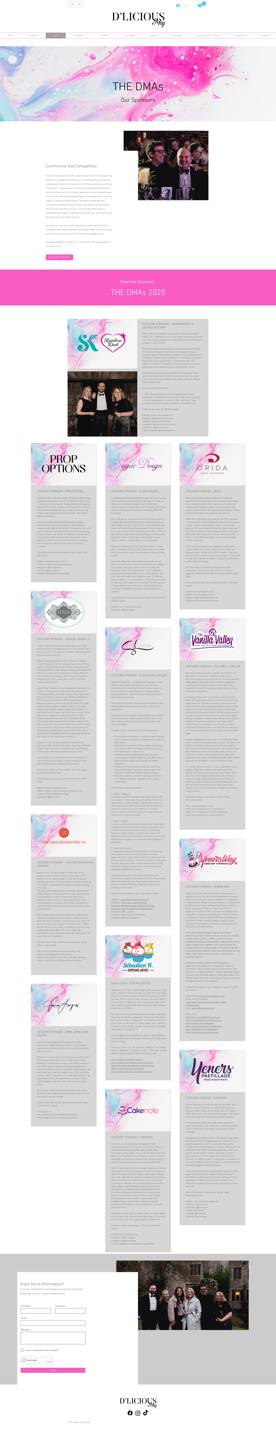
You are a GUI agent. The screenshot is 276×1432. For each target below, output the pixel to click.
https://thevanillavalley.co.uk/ (199, 806)
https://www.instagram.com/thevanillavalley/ (206, 812)
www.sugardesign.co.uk (131, 607)
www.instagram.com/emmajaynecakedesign (58, 1117)
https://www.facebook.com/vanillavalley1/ (205, 809)
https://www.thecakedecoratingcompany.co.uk (58, 951)
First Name (26, 1306)
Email (23, 1318)
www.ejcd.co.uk (44, 1111)
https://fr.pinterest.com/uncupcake (127, 1068)
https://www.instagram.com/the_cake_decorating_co (62, 957)
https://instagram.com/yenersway (201, 1029)
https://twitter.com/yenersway (199, 1023)
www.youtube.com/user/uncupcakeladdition (131, 1071)
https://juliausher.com (55, 788)
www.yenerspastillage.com (206, 1201)
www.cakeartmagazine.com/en (134, 899)
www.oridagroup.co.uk (204, 594)
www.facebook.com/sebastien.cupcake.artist (132, 1062)
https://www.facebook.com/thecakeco (54, 954)
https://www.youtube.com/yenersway (202, 1017)
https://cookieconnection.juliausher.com (64, 791)
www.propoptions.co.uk (56, 561)
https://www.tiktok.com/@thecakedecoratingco (59, 960)
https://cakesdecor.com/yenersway (201, 1032)
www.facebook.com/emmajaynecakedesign (57, 1114)
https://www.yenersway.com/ (211, 996)
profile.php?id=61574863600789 (138, 908)
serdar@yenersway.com (203, 1008)
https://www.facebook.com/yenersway (203, 1020)
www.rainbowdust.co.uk (162, 415)
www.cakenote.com (129, 1234)
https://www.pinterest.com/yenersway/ (203, 1026)
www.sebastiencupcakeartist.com (127, 1059)
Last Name (60, 1306)
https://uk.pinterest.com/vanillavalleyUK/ (204, 815)
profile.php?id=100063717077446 (138, 905)
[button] (201, 4)
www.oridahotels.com (204, 591)
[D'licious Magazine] (130, 1413)
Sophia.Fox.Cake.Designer (135, 902)
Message (25, 1329)
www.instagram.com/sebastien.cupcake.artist (132, 1065)
